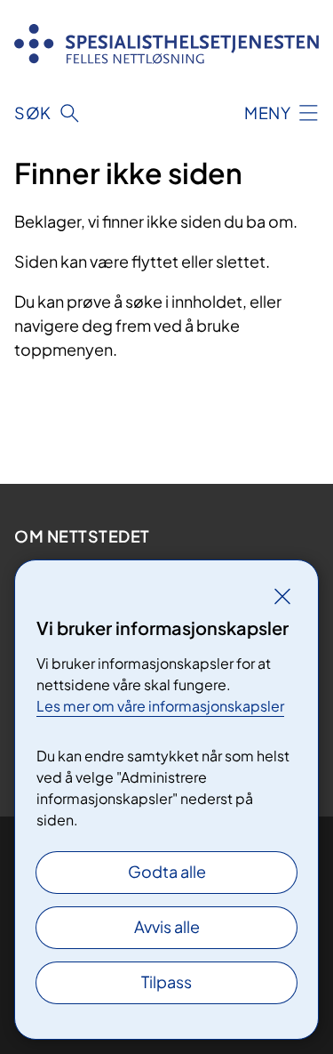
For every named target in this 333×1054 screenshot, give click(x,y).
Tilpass (166, 981)
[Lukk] (282, 596)
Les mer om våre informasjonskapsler (160, 705)
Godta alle (167, 871)
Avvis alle (167, 926)
